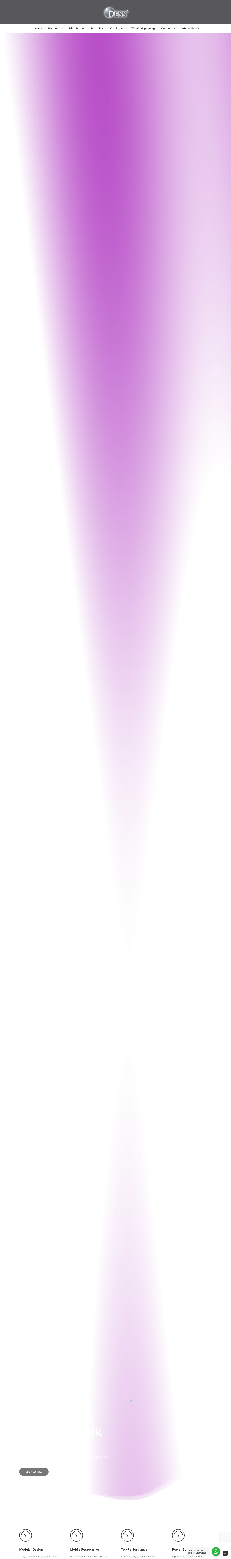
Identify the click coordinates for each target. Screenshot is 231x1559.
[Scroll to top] (225, 1552)
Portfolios (97, 28)
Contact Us (168, 28)
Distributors (77, 28)
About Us (188, 28)
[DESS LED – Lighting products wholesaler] (115, 12)
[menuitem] (38, 28)
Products (54, 28)
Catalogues (117, 28)
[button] (197, 28)
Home (38, 28)
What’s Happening (143, 28)
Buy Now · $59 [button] (34, 1471)
